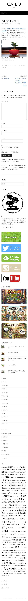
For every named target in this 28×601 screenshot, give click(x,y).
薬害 (8, 472)
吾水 (24, 467)
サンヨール (15, 558)
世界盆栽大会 (4, 542)
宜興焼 (5, 507)
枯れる (16, 515)
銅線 (16, 513)
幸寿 (25, 547)
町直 (8, 571)
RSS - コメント (5, 588)
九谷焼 (3, 502)
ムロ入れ (15, 560)
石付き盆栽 (22, 540)
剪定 (6, 568)
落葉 (3, 488)
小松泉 (13, 552)
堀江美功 (11, 550)
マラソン (8, 544)
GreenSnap (14, 531)
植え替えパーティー (15, 496)
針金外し (10, 555)
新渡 (16, 552)
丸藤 (22, 544)
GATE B (14, 4)
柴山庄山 (18, 469)
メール (4, 130)
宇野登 (10, 558)
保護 (16, 505)
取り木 (11, 493)
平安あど (12, 571)
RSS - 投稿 (4, 584)
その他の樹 (5, 454)
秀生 (9, 528)
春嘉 (19, 502)
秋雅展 (21, 563)
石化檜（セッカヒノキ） (10, 65)
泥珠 (6, 488)
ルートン (15, 528)
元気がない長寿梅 (13, 352)
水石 (15, 573)
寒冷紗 (13, 547)
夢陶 (15, 571)
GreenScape (16, 467)
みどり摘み (22, 490)
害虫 (18, 537)
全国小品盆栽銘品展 (8, 519)
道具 (9, 474)
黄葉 (14, 524)
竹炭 (24, 544)
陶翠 (6, 472)
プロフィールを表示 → (7, 227)
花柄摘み (13, 488)
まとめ (17, 563)
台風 (19, 477)
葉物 (5, 440)
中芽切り (17, 569)
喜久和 (2, 477)
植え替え (23, 65)
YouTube (6, 573)
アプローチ (21, 534)
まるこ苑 (10, 540)
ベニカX (10, 565)
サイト (3, 138)
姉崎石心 (10, 542)
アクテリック (6, 469)
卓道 (9, 513)
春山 (12, 537)
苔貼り (9, 488)
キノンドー (13, 534)
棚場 (13, 472)
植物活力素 (14, 474)
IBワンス (5, 575)
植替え (24, 472)
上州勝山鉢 (17, 555)
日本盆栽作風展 (4, 550)
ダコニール (11, 522)
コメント (4, 101)
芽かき (6, 474)
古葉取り (15, 510)
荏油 (10, 569)
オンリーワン (21, 474)
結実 (15, 550)
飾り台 (16, 499)
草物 (3, 451)
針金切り (3, 467)
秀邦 (12, 524)
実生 (13, 502)
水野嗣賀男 (20, 571)
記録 (12, 505)
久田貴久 (13, 544)
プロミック (18, 522)
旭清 (21, 531)
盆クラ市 (20, 528)
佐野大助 (7, 524)
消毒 (7, 477)
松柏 (5, 437)
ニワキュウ (6, 485)
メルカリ (22, 524)
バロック (6, 534)
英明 (13, 540)
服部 (10, 537)
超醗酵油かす (21, 480)
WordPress (10, 598)
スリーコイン (5, 547)
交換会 (3, 544)
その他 (3, 458)
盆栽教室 (22, 510)
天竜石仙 (5, 565)
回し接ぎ (11, 483)
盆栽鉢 (7, 496)
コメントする (16, 24)
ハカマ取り (12, 499)
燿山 (12, 573)
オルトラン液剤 (18, 519)
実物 (5, 447)
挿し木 (4, 515)
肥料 (13, 569)
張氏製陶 (19, 485)
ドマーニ (3, 67)
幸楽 (17, 524)
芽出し (12, 513)
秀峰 (14, 563)
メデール (5, 513)
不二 (11, 472)
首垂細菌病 (9, 467)
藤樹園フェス (7, 552)
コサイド (4, 490)
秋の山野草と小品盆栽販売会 (19, 542)
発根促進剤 (10, 516)
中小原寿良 (21, 552)
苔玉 (4, 524)
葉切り (6, 563)
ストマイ (4, 555)
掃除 (10, 563)
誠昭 (15, 537)
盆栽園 (9, 502)
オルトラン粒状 (8, 510)
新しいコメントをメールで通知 (9, 147)
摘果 (16, 540)
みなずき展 (21, 558)
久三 (15, 565)
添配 (13, 480)
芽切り (10, 560)
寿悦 (19, 531)
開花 (23, 485)
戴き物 (17, 483)
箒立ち (16, 480)
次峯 (11, 528)
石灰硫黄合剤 (19, 488)
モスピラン (15, 491)
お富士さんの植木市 (13, 477)
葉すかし (22, 499)
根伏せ (22, 469)
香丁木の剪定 (5, 78)
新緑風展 (6, 493)
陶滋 (2, 507)
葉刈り (4, 527)
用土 (21, 467)
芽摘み (20, 505)
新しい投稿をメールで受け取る (9, 152)
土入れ (10, 531)
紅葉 (2, 472)
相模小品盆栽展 (19, 472)
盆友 (6, 502)
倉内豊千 (9, 490)
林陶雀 (13, 469)
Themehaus (22, 598)
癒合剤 (15, 493)
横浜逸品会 (12, 485)
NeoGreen (21, 569)
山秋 (16, 502)
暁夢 (25, 552)
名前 (3, 123)
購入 (3, 537)
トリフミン (7, 480)
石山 (10, 573)
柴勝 (22, 502)
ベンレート (21, 493)
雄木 (7, 537)
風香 (25, 569)
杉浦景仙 (19, 513)
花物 (5, 444)
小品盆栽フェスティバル (14, 507)
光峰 (2, 474)
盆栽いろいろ (6, 433)
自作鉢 (18, 544)
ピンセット (5, 540)
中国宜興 (24, 505)
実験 (24, 488)
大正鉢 (24, 513)
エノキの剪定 (11, 365)
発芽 (8, 575)
